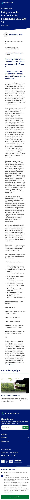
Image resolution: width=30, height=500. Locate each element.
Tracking (6, 475)
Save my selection (15, 497)
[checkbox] (2, 476)
